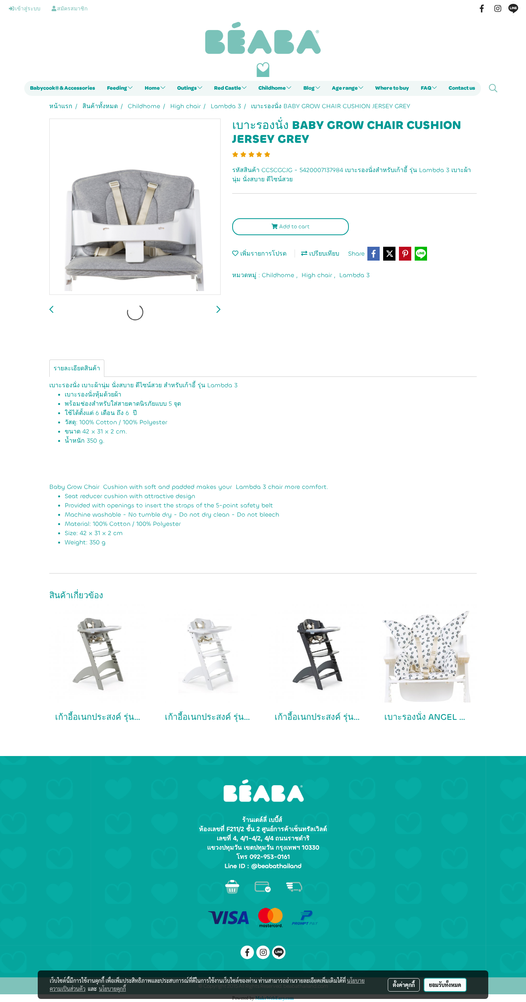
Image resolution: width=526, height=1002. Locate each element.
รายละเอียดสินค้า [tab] (77, 368)
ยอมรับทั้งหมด (445, 984)
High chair (318, 275)
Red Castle (228, 88)
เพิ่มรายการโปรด (262, 253)
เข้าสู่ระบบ (27, 9)
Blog (309, 88)
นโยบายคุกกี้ (112, 988)
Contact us (462, 88)
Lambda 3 (354, 275)
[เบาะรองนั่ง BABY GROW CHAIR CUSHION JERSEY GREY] (135, 207)
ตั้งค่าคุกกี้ (404, 984)
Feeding (117, 88)
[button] (493, 88)
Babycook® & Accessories (62, 88)
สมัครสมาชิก (71, 9)
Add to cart (294, 226)
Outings (187, 88)
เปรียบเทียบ (323, 253)
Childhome (272, 88)
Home (153, 88)
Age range (345, 88)
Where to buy (392, 88)
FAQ (426, 88)
